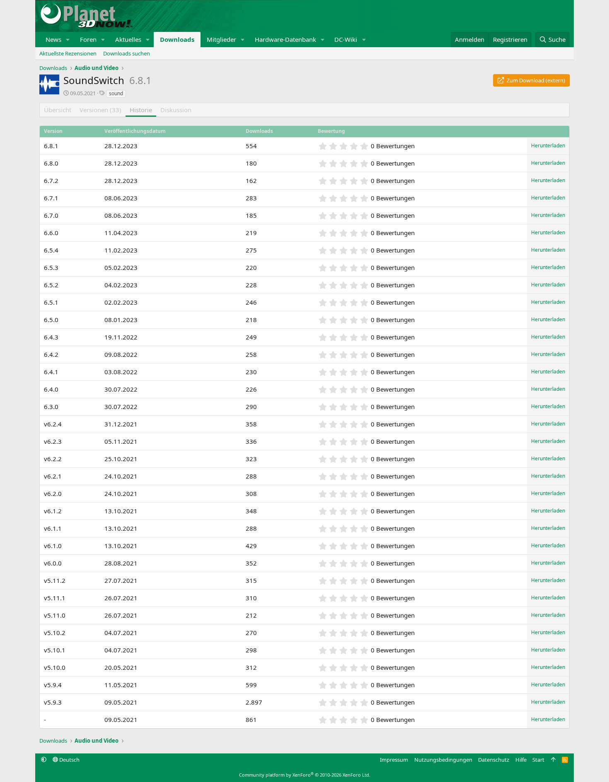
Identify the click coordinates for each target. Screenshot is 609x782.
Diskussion (175, 110)
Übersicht (57, 110)
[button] (68, 39)
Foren (88, 39)
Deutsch (69, 759)
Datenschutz (493, 759)
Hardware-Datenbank (285, 39)
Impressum (394, 759)
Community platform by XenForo (304, 775)
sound (116, 93)
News (53, 39)
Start (538, 759)
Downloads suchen (126, 53)
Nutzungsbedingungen (443, 759)
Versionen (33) (100, 110)
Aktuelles (128, 39)
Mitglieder (221, 39)
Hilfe (521, 759)
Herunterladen (548, 145)
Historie (141, 110)
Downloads (177, 39)
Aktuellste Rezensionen (68, 53)
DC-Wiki (345, 39)
